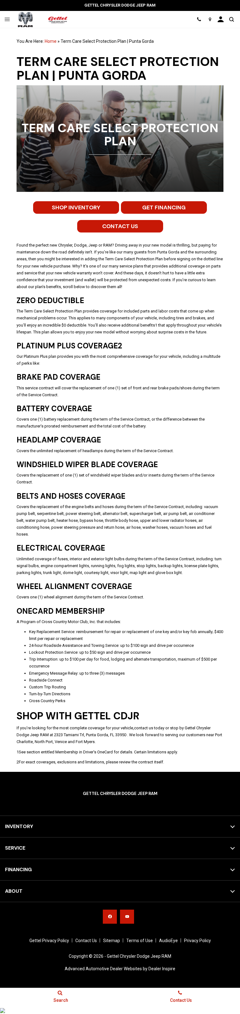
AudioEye (168, 940)
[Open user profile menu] (220, 19)
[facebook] (110, 917)
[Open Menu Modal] (7, 19)
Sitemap (111, 940)
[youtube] (127, 917)
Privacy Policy (197, 940)
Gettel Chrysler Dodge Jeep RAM (139, 956)
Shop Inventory (76, 207)
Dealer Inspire (161, 968)
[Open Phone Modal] (198, 19)
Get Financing (164, 207)
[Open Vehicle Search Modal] (231, 19)
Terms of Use (139, 940)
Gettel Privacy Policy (49, 940)
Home (51, 41)
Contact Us (120, 226)
